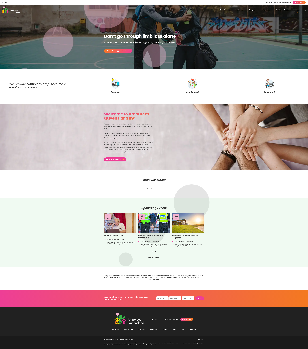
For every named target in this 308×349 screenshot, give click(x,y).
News (183, 329)
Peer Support (128, 329)
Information (154, 329)
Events (165, 329)
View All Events (153, 257)
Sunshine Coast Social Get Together (185, 236)
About (175, 329)
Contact (193, 329)
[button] (115, 159)
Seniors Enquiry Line (113, 235)
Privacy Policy (199, 339)
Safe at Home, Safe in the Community (150, 236)
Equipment (141, 329)
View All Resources (153, 189)
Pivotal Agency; (129, 339)
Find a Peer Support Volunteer (118, 51)
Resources (115, 329)
